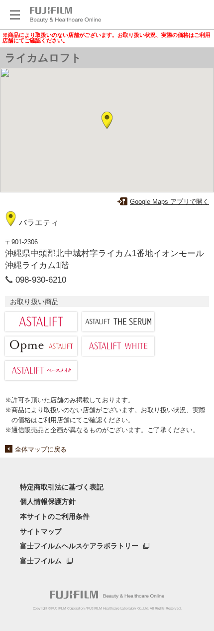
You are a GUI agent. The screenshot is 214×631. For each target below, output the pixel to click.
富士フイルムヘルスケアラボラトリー (79, 546)
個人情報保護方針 (48, 501)
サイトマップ (41, 531)
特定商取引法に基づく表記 (62, 487)
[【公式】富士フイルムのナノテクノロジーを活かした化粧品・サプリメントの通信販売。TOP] (107, 595)
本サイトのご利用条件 (55, 516)
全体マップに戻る (41, 449)
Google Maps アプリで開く (169, 201)
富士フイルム (41, 561)
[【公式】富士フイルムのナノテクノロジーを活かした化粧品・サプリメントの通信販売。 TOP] (65, 15)
